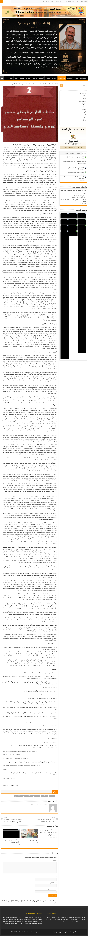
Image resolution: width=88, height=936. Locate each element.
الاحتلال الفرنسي (18, 796)
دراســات (69, 78)
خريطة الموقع (46, 1)
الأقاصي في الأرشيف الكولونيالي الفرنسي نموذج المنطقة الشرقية (13, 819)
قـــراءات (76, 78)
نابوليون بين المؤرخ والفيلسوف (78, 194)
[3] (16, 210)
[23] (6, 582)
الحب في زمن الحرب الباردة (80, 196)
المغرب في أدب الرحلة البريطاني (76, 168)
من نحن (77, 1)
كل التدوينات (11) (82, 203)
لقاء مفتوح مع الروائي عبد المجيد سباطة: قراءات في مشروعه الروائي (48, 832)
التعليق (54, 860)
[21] (21, 562)
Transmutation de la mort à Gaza (76, 172)
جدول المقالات (59, 1)
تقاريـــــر (35, 78)
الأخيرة (84, 153)
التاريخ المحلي (44, 796)
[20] (20, 554)
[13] (6, 340)
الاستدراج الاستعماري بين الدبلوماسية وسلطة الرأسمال (73, 200)
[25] (8, 605)
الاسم (54, 877)
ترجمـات (22, 78)
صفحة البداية (84, 1)
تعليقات (72, 153)
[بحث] (1, 1)
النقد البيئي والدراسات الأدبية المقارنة (11, 841)
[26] (45, 614)
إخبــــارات (28, 78)
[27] (28, 630)
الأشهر (78, 153)
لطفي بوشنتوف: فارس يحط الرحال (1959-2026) (72, 157)
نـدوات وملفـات (62, 78)
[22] (4, 575)
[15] (46, 381)
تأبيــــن (11, 78)
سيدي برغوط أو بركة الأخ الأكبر (79, 198)
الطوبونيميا (52, 796)
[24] (18, 590)
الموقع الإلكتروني (52, 889)
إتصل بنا (52, 1)
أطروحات (41, 78)
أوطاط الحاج (36, 796)
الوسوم (66, 153)
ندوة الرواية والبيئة (32, 840)
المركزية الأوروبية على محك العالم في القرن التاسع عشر (73, 191)
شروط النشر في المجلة (69, 1)
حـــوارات (47, 78)
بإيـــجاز (16, 78)
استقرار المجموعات (28, 796)
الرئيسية (55, 84)
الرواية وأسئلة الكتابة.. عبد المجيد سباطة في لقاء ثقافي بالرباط (72, 177)
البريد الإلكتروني (52, 883)
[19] (38, 543)
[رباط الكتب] (44, 11)
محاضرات (54, 78)
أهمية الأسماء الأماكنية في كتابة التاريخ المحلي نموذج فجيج (46, 819)
